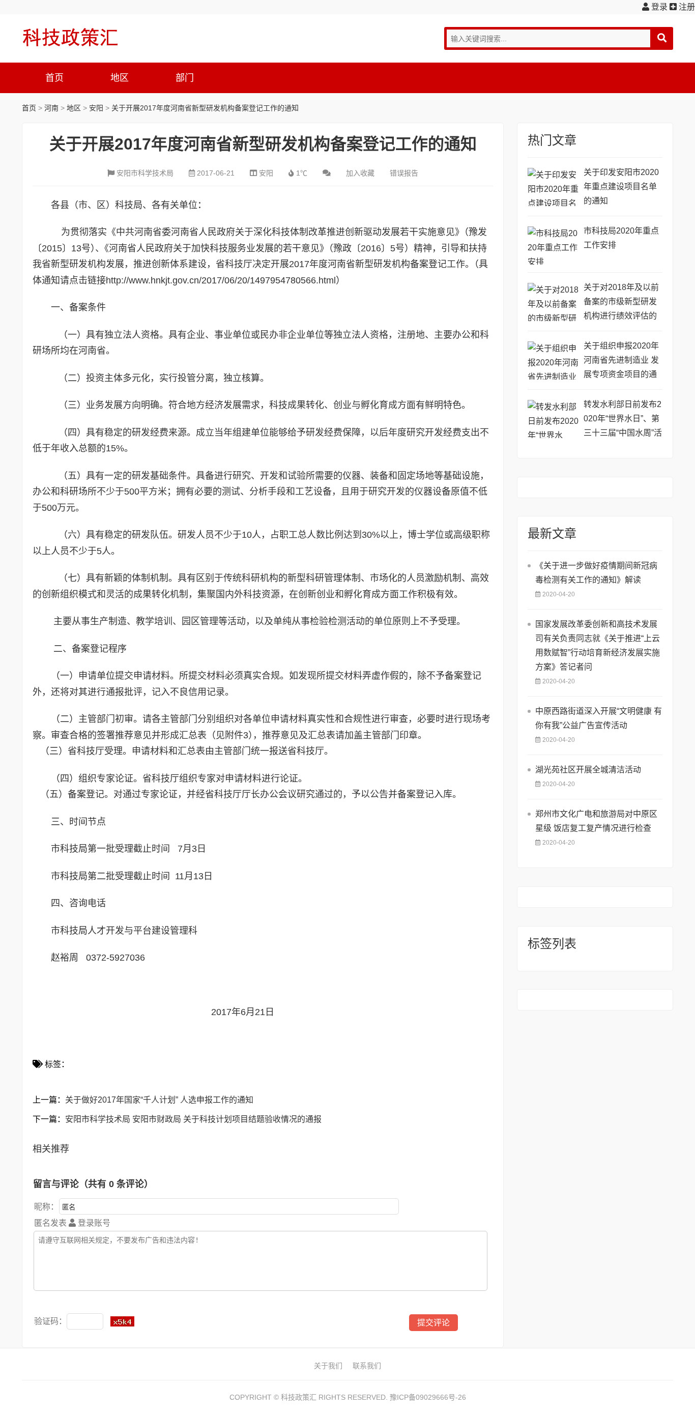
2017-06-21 (216, 173)
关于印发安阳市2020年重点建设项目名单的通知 (621, 186)
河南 (51, 108)
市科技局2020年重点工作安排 (621, 237)
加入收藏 (360, 173)
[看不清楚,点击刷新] (122, 1321)
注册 (686, 7)
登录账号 (93, 1223)
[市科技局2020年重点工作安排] (553, 245)
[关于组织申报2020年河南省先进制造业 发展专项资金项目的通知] (553, 360)
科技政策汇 (70, 37)
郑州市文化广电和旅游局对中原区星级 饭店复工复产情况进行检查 (596, 821)
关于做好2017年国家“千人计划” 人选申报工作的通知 (159, 1099)
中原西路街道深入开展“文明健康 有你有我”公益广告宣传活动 (598, 718)
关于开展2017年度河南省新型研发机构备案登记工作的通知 (205, 108)
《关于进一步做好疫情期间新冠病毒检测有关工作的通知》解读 (596, 572)
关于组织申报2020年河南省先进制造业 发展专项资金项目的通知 (621, 361)
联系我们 (367, 1366)
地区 (119, 78)
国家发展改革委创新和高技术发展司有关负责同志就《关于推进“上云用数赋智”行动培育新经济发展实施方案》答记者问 (597, 645)
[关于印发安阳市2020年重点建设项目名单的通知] (553, 187)
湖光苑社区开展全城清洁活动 (588, 769)
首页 (54, 78)
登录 (658, 7)
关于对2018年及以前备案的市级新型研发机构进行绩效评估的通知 (621, 303)
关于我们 (328, 1366)
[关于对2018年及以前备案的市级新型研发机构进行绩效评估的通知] (553, 302)
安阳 (96, 108)
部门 (185, 78)
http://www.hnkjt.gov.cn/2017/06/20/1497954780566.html (221, 280)
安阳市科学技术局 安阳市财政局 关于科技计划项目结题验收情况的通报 (193, 1119)
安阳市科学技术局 (145, 173)
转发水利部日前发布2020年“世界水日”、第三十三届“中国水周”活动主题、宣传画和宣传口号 (623, 420)
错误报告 (404, 173)
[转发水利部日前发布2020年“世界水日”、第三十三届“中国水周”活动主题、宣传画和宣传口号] (553, 419)
